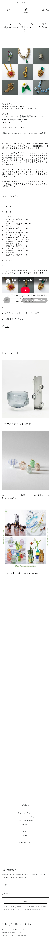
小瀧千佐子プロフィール (18, 319)
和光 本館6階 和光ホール (15, 119)
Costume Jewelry (25, 817)
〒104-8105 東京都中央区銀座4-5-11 (22, 116)
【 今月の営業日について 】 (25, 2)
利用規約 (28, 909)
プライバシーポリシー (10, 909)
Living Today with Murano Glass (20, 573)
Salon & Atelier (25, 842)
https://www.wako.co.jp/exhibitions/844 (24, 133)
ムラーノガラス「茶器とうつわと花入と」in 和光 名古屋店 (25, 496)
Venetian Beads (26, 820)
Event (25, 835)
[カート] (47, 10)
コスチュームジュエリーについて (21, 313)
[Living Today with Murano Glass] (25, 537)
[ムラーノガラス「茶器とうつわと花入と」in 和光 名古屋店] (25, 460)
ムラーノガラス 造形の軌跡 (16, 423)
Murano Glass (25, 813)
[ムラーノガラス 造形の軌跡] (25, 389)
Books (25, 824)
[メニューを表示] (3, 10)
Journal (25, 831)
